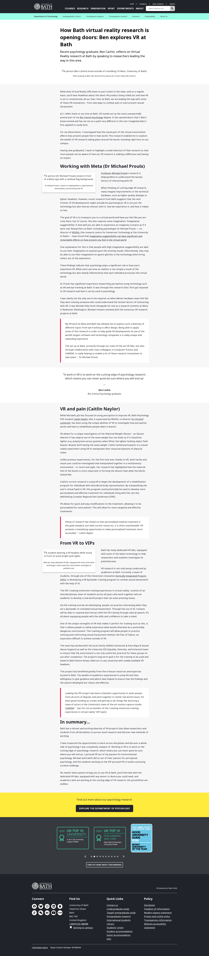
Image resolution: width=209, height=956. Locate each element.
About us (164, 16)
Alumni (172, 4)
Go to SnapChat (60, 906)
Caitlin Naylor (81, 419)
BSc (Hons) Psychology (91, 117)
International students (119, 920)
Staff (132, 4)
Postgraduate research (118, 16)
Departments (125, 8)
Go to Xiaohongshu (60, 912)
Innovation (98, 8)
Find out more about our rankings (104, 865)
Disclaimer (149, 905)
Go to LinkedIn (53, 906)
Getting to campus (83, 927)
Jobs (109, 938)
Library (110, 923)
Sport (111, 8)
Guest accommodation (118, 935)
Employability (150, 16)
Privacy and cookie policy (157, 916)
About (140, 8)
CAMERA (69, 708)
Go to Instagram (47, 906)
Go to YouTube (53, 912)
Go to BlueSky (40, 906)
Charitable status (40, 947)
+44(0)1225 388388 (78, 923)
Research (82, 8)
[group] (73, 838)
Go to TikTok (34, 912)
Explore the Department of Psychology (104, 808)
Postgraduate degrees (95, 16)
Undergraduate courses (72, 16)
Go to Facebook (34, 906)
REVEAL (76, 232)
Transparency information (158, 920)
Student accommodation (120, 931)
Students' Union (115, 927)
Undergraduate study (118, 908)
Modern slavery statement (158, 912)
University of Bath (44, 6)
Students (143, 4)
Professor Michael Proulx (114, 173)
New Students (158, 4)
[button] (85, 856)
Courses (70, 8)
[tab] (91, 856)
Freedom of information (157, 908)
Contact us (112, 905)
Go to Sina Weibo (47, 912)
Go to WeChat (40, 912)
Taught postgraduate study (121, 912)
